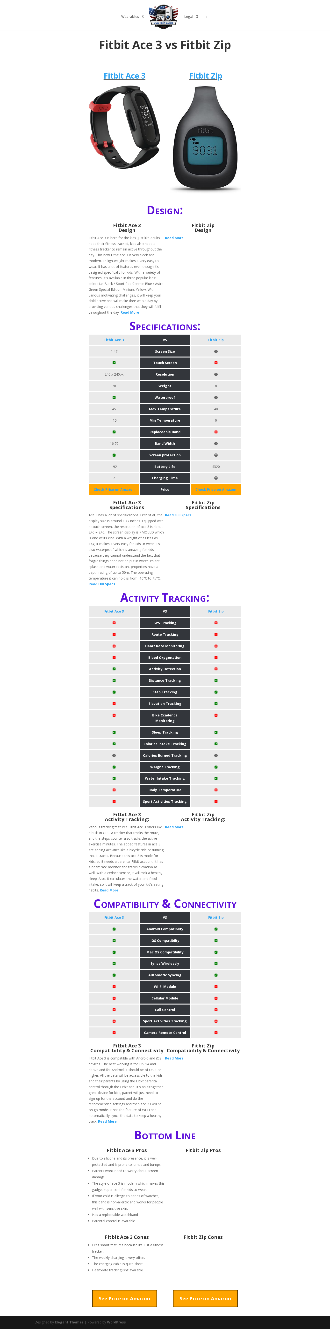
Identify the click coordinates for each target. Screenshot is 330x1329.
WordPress (116, 1322)
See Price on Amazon (124, 1298)
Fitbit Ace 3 (124, 75)
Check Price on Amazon (114, 489)
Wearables (130, 17)
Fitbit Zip (205, 75)
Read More (130, 312)
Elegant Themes (69, 1322)
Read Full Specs (102, 584)
